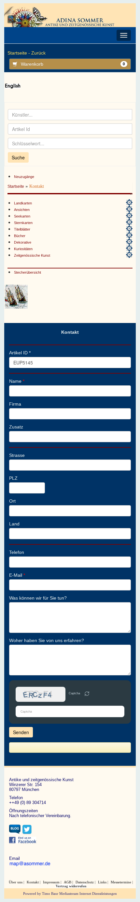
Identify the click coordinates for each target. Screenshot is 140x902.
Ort (12, 501)
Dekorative (22, 242)
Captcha (74, 693)
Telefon (16, 552)
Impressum (51, 882)
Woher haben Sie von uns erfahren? (46, 640)
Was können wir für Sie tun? (38, 598)
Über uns (15, 882)
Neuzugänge (24, 177)
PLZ (13, 478)
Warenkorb (73, 64)
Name (16, 381)
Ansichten (22, 210)
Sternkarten (23, 223)
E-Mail (17, 575)
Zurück (38, 53)
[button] (87, 694)
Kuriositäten (23, 249)
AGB (67, 882)
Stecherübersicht (27, 272)
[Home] (61, 16)
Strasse (17, 455)
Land (14, 523)
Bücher (19, 236)
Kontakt (33, 882)
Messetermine (121, 882)
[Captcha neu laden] (87, 693)
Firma (15, 404)
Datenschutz (85, 882)
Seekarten (22, 216)
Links (102, 882)
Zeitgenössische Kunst (32, 255)
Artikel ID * (20, 352)
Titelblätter (22, 229)
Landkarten (23, 203)
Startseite (15, 186)
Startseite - (18, 53)
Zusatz (16, 426)
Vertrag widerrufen (71, 886)
